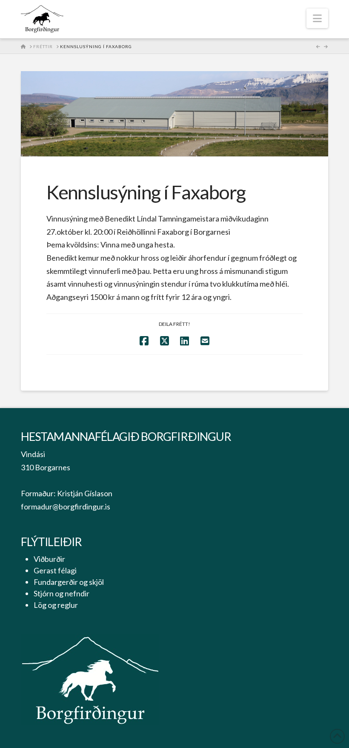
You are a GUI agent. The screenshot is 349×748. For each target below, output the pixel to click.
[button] (317, 18)
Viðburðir (49, 559)
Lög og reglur (56, 605)
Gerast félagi (55, 570)
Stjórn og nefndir (61, 593)
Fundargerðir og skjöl (69, 582)
